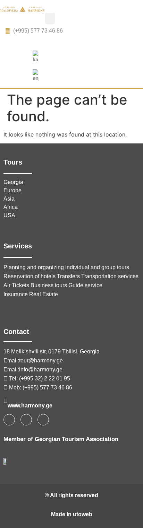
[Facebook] (64, 42)
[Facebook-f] (9, 419)
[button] (50, 18)
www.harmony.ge (30, 405)
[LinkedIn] (79, 42)
